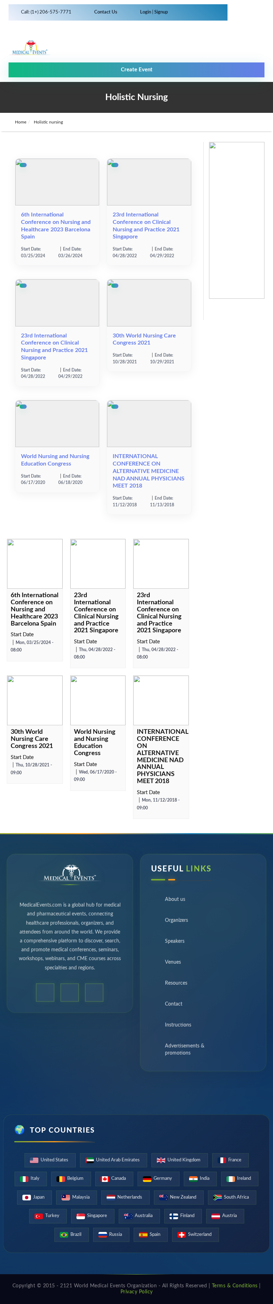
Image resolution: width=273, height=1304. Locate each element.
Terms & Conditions (235, 1285)
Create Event (136, 69)
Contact (173, 1006)
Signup (160, 12)
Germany (163, 1178)
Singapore (97, 1216)
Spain (155, 1234)
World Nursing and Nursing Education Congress (95, 742)
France (234, 1160)
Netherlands (129, 1197)
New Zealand (183, 1197)
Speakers (174, 943)
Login (146, 12)
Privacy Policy (137, 1291)
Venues (173, 964)
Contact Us (105, 12)
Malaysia (81, 1197)
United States (54, 1160)
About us (175, 901)
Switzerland (200, 1234)
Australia (143, 1216)
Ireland (244, 1178)
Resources (176, 985)
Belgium (75, 1178)
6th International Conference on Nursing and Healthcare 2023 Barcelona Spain (34, 609)
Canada (118, 1178)
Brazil (75, 1234)
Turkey (52, 1216)
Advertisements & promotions (184, 1052)
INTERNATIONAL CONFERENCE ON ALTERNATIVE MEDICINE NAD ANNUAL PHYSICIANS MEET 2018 (148, 471)
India (204, 1178)
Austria (229, 1216)
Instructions (178, 1027)
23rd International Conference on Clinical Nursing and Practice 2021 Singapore (96, 613)
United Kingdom (183, 1160)
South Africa (236, 1197)
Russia (115, 1234)
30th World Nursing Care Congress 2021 (32, 739)
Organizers (176, 922)
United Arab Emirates (118, 1160)
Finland (187, 1216)
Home (20, 122)
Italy (35, 1178)
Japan (38, 1197)
